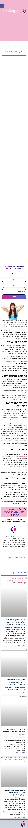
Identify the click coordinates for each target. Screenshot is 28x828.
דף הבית (24, 46)
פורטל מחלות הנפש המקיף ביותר (10, 11)
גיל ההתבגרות (17, 46)
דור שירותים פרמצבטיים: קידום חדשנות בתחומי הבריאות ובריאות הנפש (16, 682)
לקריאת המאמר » (20, 645)
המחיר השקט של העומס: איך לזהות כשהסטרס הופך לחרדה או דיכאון (14, 792)
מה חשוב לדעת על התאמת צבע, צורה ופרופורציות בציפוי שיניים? (14, 731)
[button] (2, 6)
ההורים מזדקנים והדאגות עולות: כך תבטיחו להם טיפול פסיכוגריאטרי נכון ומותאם (14, 622)
